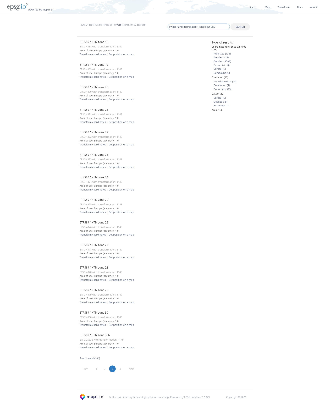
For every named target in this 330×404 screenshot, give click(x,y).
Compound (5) (222, 72)
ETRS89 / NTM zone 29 (94, 290)
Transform (284, 7)
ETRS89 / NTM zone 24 (94, 177)
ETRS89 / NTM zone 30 (94, 312)
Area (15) (217, 110)
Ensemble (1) (221, 105)
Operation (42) (220, 77)
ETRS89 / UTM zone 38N (95, 335)
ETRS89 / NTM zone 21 (94, 110)
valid (119, 24)
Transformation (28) (225, 81)
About (313, 7)
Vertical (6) (220, 68)
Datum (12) (218, 93)
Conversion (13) (222, 89)
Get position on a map (121, 54)
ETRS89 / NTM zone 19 (94, 65)
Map (267, 7)
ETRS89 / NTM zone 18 (94, 42)
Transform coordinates (93, 54)
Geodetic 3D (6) (222, 61)
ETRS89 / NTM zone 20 (94, 87)
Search (253, 7)
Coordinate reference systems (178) (229, 48)
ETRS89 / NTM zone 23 (94, 155)
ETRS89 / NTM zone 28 (94, 267)
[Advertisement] (165, 381)
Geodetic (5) (220, 101)
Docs (300, 7)
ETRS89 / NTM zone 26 (94, 222)
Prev (85, 368)
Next (131, 368)
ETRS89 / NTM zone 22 (94, 132)
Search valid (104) (90, 358)
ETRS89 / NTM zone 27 (94, 245)
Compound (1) (222, 85)
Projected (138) (222, 53)
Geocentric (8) (221, 65)
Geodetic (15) (221, 57)
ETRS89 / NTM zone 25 (94, 200)
